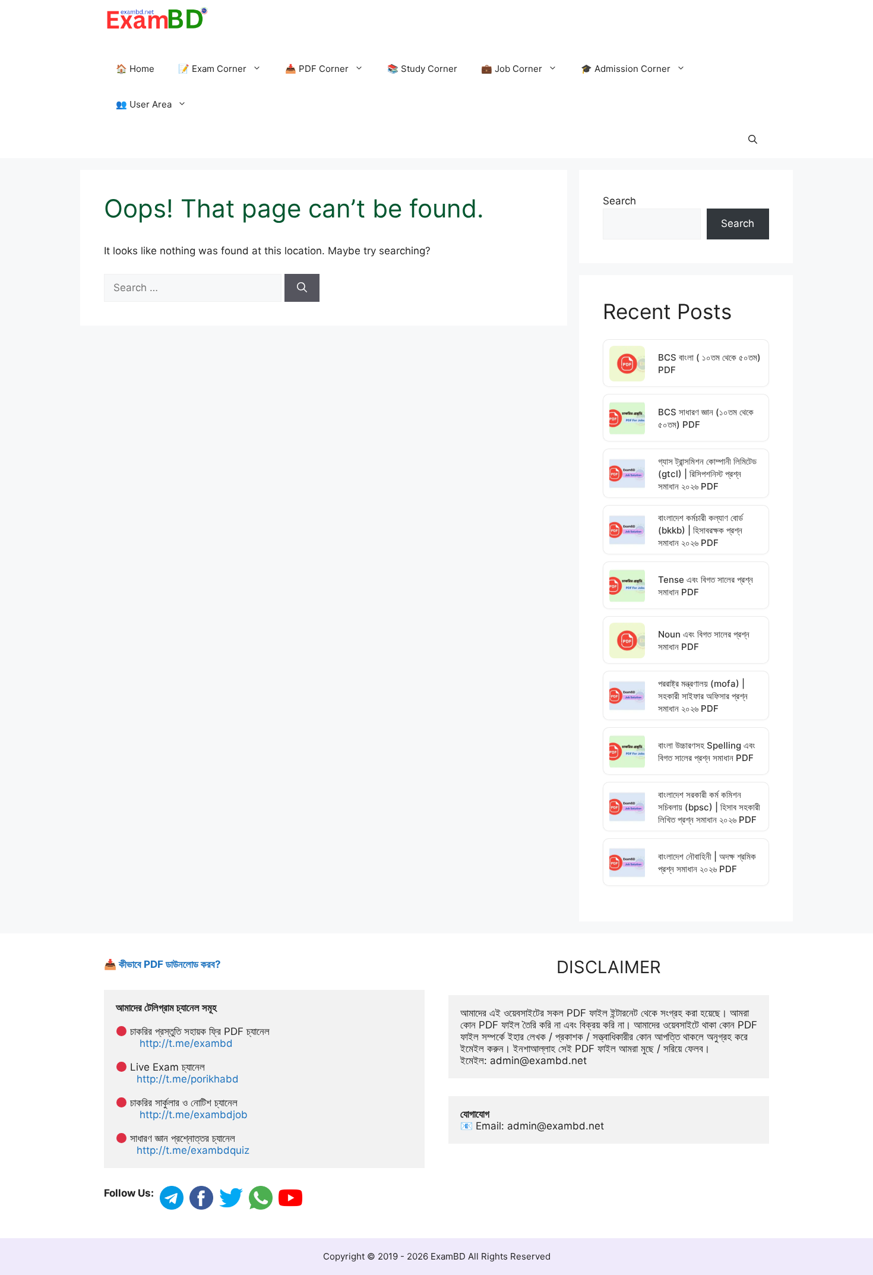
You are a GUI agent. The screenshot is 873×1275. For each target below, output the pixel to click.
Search (619, 201)
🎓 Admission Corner (625, 68)
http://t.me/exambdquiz (193, 1150)
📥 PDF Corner (317, 68)
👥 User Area (144, 104)
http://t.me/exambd (186, 1043)
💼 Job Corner (511, 68)
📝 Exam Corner (212, 68)
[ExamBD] (156, 18)
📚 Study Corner (422, 68)
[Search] (302, 288)
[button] (752, 140)
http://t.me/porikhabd (188, 1079)
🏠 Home (135, 68)
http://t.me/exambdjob (194, 1115)
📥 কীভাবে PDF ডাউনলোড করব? (162, 964)
